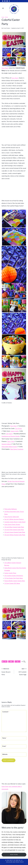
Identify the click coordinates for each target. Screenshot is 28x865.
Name (4, 738)
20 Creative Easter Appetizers (13, 575)
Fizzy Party (5, 68)
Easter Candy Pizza (10, 573)
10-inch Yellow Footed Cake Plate (14, 535)
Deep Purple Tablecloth (11, 516)
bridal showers (14, 845)
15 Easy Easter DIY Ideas (12, 583)
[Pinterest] (3, 1)
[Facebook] (5, 1)
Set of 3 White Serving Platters (14, 519)
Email (4, 746)
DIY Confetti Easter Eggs (22, 671)
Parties (6, 17)
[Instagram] (7, 1)
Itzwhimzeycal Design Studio (11, 436)
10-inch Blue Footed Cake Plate (14, 527)
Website (5, 754)
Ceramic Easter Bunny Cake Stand (14, 522)
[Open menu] (3, 8)
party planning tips (15, 837)
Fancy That (10, 441)
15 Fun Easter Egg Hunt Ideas (13, 578)
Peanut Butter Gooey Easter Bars (14, 580)
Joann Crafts (14, 431)
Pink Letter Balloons (10, 509)
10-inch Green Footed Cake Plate (14, 532)
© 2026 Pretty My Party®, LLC (14, 860)
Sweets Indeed (6, 444)
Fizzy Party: (15, 78)
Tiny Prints (18, 428)
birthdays (11, 842)
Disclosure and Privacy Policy (15, 862)
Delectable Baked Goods (9, 446)
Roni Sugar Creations (16, 449)
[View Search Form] (25, 8)
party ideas (5, 837)
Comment (5, 711)
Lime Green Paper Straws (12, 524)
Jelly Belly (9, 433)
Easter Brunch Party (6, 671)
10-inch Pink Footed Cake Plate (14, 529)
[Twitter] (9, 1)
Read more (14, 854)
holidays (16, 842)
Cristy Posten (6, 28)
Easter (3, 17)
